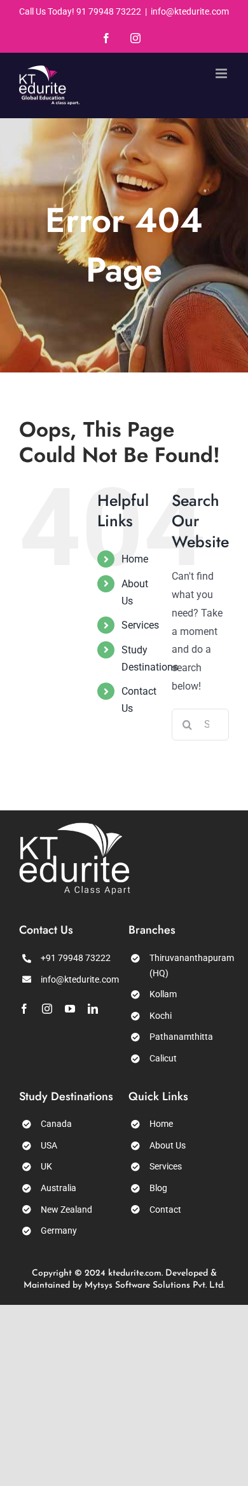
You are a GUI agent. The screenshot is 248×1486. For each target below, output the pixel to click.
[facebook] (24, 1009)
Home (134, 559)
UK (46, 1166)
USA (49, 1145)
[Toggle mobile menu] (222, 73)
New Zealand (66, 1209)
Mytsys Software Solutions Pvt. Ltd (154, 1285)
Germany (59, 1230)
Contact (165, 1209)
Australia (58, 1188)
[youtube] (70, 1009)
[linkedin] (93, 1009)
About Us (167, 1145)
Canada (56, 1124)
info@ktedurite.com (190, 11)
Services (140, 625)
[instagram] (47, 1009)
